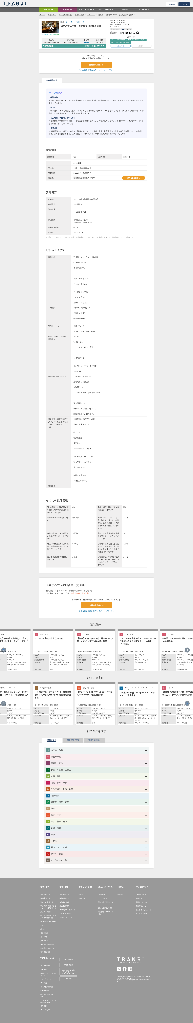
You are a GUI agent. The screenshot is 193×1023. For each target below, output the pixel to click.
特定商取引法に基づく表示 (48, 995)
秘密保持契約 (45, 990)
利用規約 (43, 983)
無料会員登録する (96, 65)
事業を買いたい (45, 894)
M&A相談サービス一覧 (48, 921)
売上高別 (43, 937)
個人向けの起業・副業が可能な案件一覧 (48, 917)
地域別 (42, 929)
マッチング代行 (65, 913)
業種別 (42, 925)
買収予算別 (44, 941)
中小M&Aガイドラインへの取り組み (48, 1001)
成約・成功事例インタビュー (105, 903)
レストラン (91, 15)
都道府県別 (44, 933)
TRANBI (42, 15)
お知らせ (43, 969)
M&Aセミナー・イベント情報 (48, 974)
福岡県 (100, 15)
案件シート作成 (117, 33)
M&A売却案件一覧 (65, 15)
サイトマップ (45, 1010)
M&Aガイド (140, 898)
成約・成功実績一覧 (105, 908)
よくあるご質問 (141, 913)
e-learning (101, 894)
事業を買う (52, 15)
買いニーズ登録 (45, 912)
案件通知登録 (45, 952)
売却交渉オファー (66, 898)
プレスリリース (45, 979)
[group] (53, 650)
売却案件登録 (64, 902)
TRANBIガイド (141, 894)
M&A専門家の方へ (66, 917)
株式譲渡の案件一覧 (47, 944)
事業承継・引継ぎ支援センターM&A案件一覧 (48, 907)
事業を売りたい (65, 894)
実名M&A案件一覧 (46, 902)
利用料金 (120, 894)
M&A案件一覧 (45, 898)
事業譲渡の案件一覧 (47, 948)
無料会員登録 (68, 965)
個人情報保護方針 (46, 987)
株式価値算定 (64, 906)
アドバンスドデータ (105, 898)
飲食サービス (79, 15)
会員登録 (172, 4)
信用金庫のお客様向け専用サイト (68, 971)
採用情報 (43, 1006)
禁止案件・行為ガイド (143, 910)
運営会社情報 (45, 965)
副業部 (81, 894)
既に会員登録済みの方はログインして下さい (96, 70)
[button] (187, 650)
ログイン (184, 4)
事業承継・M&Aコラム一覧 (105, 913)
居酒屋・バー (80, 22)
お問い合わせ (68, 959)
